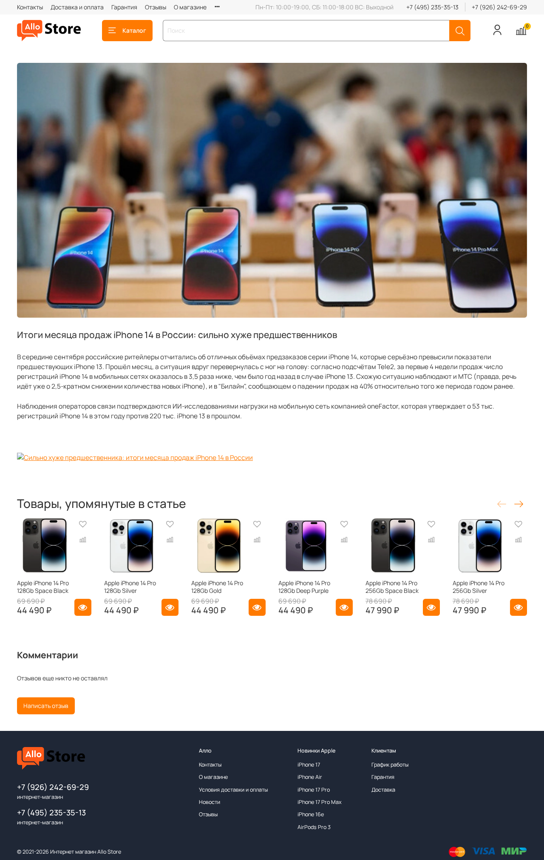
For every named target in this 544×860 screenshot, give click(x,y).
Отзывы (155, 7)
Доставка (383, 789)
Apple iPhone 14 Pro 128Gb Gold (217, 587)
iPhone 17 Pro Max (320, 802)
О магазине (190, 7)
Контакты (30, 7)
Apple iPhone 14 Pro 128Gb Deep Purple (304, 587)
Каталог (134, 30)
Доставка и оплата (77, 7)
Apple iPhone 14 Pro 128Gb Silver (130, 587)
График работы (389, 764)
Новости (209, 802)
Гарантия (124, 7)
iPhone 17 (309, 764)
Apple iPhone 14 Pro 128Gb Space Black (43, 587)
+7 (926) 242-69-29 (499, 7)
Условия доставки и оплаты (233, 789)
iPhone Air (310, 777)
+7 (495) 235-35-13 (432, 7)
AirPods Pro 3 (314, 827)
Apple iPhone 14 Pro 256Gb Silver (478, 587)
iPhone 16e (311, 814)
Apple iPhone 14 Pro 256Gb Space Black (392, 587)
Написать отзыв (45, 706)
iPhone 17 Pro (314, 789)
